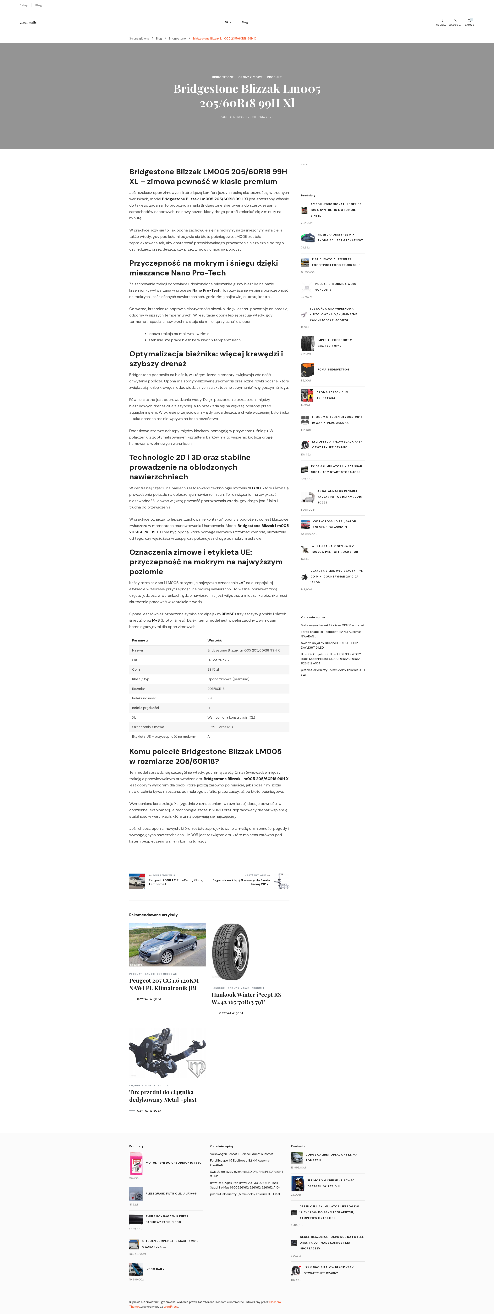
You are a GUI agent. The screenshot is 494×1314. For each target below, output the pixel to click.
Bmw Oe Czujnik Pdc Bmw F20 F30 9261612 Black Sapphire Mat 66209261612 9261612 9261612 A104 (331, 658)
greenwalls (28, 22)
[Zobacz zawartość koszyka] (469, 21)
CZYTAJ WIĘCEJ (149, 999)
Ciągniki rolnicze (142, 1085)
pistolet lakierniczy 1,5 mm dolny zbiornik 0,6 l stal (245, 1194)
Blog (38, 5)
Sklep (24, 5)
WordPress (171, 1307)
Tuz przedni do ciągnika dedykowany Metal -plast (162, 1095)
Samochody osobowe (161, 974)
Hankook (218, 988)
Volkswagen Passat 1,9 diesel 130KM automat (332, 625)
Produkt (274, 77)
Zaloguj (455, 24)
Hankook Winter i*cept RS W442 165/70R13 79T (246, 998)
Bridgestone (223, 77)
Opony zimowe (250, 77)
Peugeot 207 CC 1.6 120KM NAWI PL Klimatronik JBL (164, 984)
